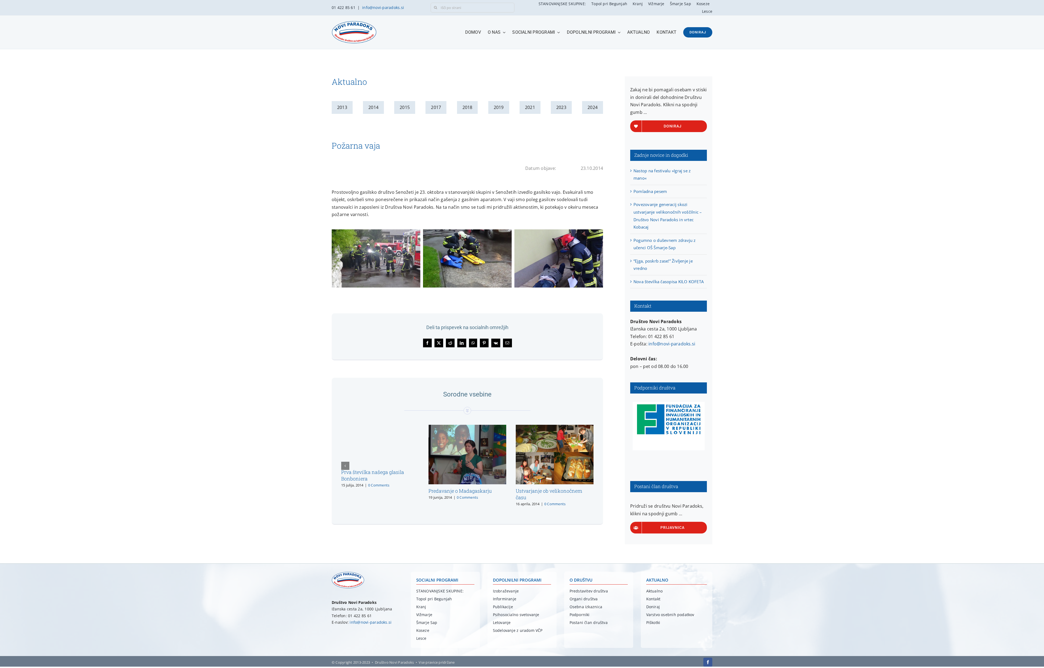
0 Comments (378, 485)
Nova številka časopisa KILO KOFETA (668, 281)
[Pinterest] (484, 343)
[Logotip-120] (348, 574)
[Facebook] (427, 343)
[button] (345, 466)
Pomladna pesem (650, 191)
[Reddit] (450, 343)
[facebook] (707, 662)
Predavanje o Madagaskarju (460, 491)
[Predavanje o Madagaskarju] (467, 428)
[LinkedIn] (461, 343)
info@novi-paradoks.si (383, 7)
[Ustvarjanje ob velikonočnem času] (555, 428)
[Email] (507, 343)
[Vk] (496, 343)
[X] (439, 343)
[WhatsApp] (473, 343)
